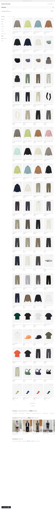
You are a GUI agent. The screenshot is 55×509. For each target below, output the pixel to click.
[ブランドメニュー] (53, 7)
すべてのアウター (15, 413)
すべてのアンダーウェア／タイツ (36, 413)
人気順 (48, 13)
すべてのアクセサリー (45, 413)
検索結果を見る (6, 507)
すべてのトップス (22, 413)
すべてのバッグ (52, 413)
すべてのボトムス (28, 413)
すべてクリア (9, 16)
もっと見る (32, 405)
